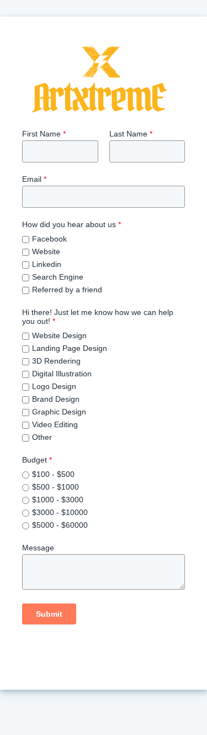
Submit (49, 614)
